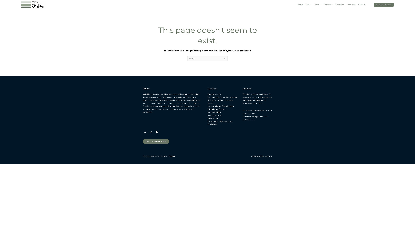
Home (300, 5)
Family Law (212, 124)
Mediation (339, 5)
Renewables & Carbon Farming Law (222, 97)
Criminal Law (213, 118)
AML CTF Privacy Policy (156, 141)
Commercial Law (214, 112)
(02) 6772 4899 (249, 114)
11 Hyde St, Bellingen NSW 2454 (256, 117)
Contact (361, 5)
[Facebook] (157, 132)
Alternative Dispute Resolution (220, 100)
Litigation (211, 103)
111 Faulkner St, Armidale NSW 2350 (257, 111)
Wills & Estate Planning (217, 109)
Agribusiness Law (215, 115)
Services (327, 5)
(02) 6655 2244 (249, 120)
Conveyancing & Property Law (220, 121)
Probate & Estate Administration (221, 106)
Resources (351, 5)
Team (316, 5)
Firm (307, 5)
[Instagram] (151, 132)
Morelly (265, 156)
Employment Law (215, 94)
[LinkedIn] (145, 132)
